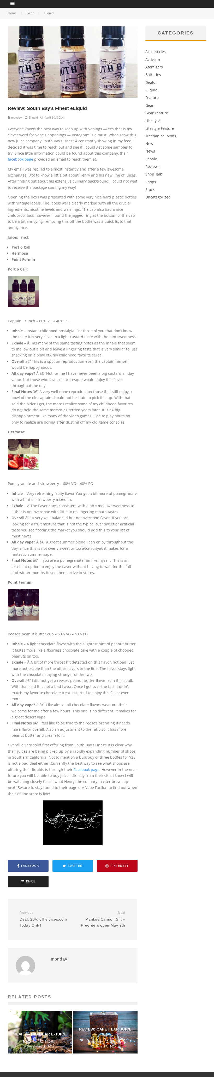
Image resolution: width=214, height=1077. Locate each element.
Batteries (153, 74)
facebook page (20, 159)
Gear (149, 105)
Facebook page (86, 769)
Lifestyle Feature (159, 128)
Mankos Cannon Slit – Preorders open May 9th (103, 919)
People (151, 158)
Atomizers (154, 67)
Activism (152, 59)
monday (16, 117)
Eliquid (33, 117)
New (149, 143)
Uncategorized (158, 197)
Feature (152, 97)
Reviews (152, 166)
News (150, 151)
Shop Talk (153, 174)
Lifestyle (152, 120)
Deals (150, 82)
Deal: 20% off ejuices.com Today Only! (43, 919)
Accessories (155, 51)
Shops (150, 181)
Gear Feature (156, 112)
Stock (149, 189)
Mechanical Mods (160, 135)
